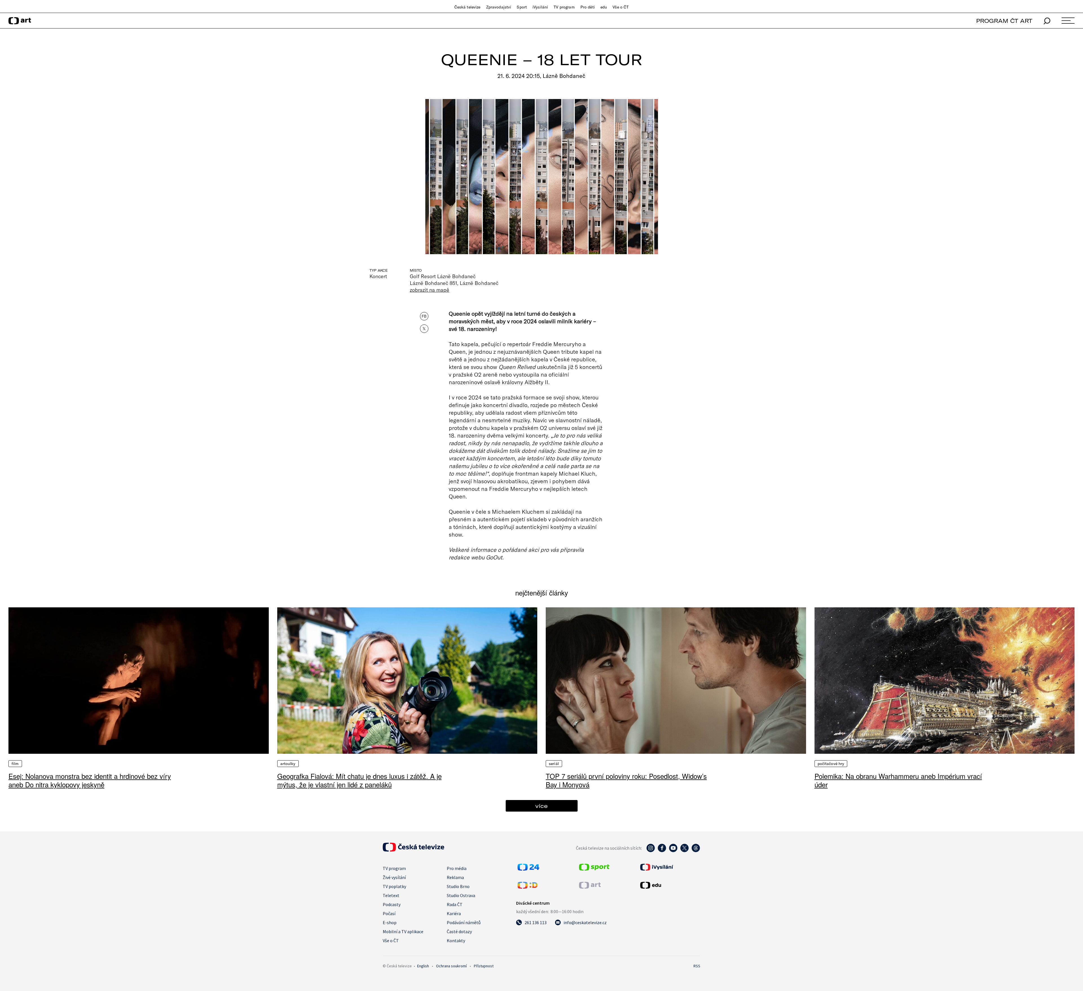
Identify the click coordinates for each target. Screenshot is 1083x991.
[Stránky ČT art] (590, 887)
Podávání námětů (464, 922)
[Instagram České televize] (650, 851)
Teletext (391, 895)
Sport (522, 7)
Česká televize (467, 7)
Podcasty (391, 904)
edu (603, 7)
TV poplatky (394, 886)
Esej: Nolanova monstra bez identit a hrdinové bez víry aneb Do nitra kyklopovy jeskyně (89, 780)
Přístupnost (484, 965)
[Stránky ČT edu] (669, 885)
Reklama (455, 877)
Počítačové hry (831, 763)
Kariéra (454, 913)
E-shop (390, 922)
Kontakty (456, 940)
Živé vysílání (394, 877)
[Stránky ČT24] (528, 869)
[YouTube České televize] (673, 851)
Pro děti (587, 7)
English (423, 965)
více (541, 805)
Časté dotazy (459, 931)
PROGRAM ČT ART (1004, 20)
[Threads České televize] (695, 851)
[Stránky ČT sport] (594, 869)
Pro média (456, 868)
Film (15, 763)
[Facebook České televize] (661, 851)
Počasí (389, 913)
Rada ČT (455, 904)
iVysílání (540, 7)
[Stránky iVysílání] (669, 867)
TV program (564, 7)
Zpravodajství (498, 7)
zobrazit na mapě (429, 290)
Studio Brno (458, 886)
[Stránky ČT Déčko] (528, 887)
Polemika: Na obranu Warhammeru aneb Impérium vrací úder (898, 780)
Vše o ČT (621, 7)
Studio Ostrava (461, 895)
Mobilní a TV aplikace (403, 931)
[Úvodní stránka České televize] (413, 850)
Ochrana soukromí (451, 965)
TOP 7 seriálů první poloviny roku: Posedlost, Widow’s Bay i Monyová (626, 780)
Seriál (554, 763)
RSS (697, 965)
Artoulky (288, 763)
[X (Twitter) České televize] (684, 851)
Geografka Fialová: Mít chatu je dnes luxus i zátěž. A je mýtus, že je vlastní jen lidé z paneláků (359, 780)
